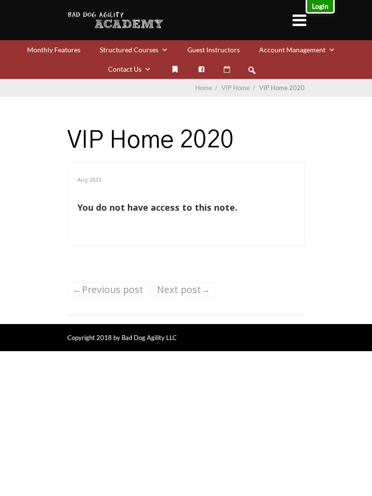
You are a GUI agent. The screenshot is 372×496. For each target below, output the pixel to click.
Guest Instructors (213, 50)
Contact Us (124, 69)
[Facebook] (201, 69)
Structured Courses (129, 50)
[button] (252, 70)
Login (320, 6)
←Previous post (108, 289)
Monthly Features (53, 50)
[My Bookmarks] (175, 69)
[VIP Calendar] (227, 69)
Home (203, 88)
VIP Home (239, 88)
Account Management (292, 50)
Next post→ (183, 289)
